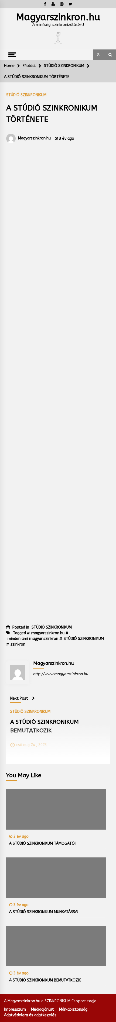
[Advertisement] (58, 379)
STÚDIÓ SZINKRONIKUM (26, 95)
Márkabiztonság (73, 1009)
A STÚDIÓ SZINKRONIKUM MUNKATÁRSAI (43, 912)
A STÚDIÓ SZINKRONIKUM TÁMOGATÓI (42, 843)
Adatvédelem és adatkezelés (30, 1015)
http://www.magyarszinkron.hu (60, 674)
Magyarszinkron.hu (58, 17)
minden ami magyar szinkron (33, 638)
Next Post (19, 698)
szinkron (18, 644)
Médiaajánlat (42, 1009)
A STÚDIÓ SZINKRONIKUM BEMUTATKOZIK (45, 980)
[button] (98, 54)
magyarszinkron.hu (47, 633)
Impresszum (15, 1009)
